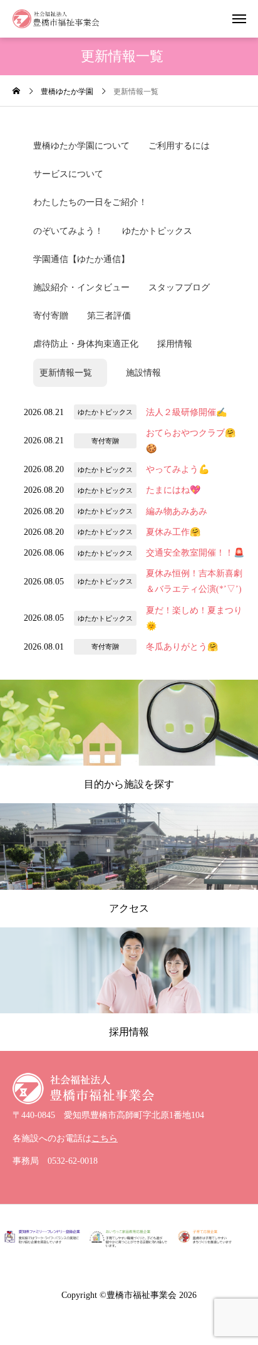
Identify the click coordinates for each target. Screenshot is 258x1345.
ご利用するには (179, 145)
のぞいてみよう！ (68, 231)
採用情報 (174, 344)
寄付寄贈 (50, 315)
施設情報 (143, 372)
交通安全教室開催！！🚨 (195, 552)
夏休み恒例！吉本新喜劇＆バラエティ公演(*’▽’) (194, 581)
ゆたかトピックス (157, 231)
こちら (104, 1138)
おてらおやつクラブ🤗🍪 (190, 440)
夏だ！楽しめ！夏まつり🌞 (194, 618)
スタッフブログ (179, 287)
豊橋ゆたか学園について (81, 145)
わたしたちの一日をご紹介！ (90, 202)
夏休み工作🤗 (173, 532)
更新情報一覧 (70, 372)
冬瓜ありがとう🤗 (182, 646)
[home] (16, 92)
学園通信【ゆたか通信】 (81, 259)
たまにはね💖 (173, 490)
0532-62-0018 (73, 1161)
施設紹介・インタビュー (81, 287)
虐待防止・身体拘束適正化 (85, 344)
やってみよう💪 (177, 469)
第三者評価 (109, 315)
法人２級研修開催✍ (186, 412)
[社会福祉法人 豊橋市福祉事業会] (56, 19)
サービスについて (68, 174)
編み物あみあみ (176, 511)
